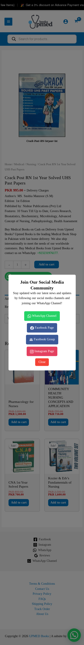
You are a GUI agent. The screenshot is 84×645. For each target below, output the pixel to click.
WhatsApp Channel (43, 315)
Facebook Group (44, 339)
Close (42, 362)
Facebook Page (44, 327)
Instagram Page (44, 351)
